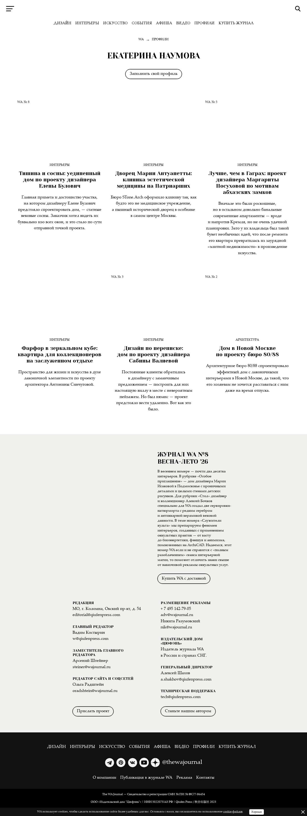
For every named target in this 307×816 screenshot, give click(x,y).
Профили (204, 23)
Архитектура (247, 340)
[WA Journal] (153, 9)
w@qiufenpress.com (91, 639)
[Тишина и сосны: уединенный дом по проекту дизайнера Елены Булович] (59, 127)
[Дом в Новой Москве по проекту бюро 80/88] (247, 302)
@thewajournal (182, 762)
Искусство (115, 23)
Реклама (184, 778)
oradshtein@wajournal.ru (95, 691)
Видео (183, 23)
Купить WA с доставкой (184, 579)
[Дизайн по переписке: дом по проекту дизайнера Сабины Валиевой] (153, 302)
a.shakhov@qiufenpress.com (186, 680)
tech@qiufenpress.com (181, 697)
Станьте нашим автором (188, 711)
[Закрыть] (303, 812)
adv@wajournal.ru (177, 615)
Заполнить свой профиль (154, 74)
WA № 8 (23, 102)
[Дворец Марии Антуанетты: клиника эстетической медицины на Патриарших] (153, 127)
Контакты (205, 778)
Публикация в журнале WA (146, 778)
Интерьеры (87, 23)
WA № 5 (211, 102)
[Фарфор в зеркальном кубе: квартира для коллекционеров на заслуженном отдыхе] (59, 302)
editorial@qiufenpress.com (96, 615)
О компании (104, 778)
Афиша (164, 23)
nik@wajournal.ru (176, 627)
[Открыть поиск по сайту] (298, 9)
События (142, 23)
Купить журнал (236, 23)
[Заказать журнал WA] (111, 500)
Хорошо (256, 812)
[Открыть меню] (10, 8)
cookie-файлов (232, 811)
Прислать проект (93, 711)
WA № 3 (117, 277)
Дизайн (62, 23)
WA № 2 (211, 277)
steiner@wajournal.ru (92, 667)
